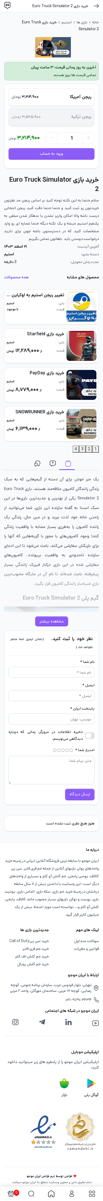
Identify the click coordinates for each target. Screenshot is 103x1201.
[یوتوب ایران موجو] (95, 1023)
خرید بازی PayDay (47, 373)
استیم (67, 22)
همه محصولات (16, 277)
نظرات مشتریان (36, 464)
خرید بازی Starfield (45, 334)
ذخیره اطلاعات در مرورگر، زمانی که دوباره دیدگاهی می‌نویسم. (46, 735)
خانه (95, 22)
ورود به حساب (51, 153)
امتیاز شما (84, 750)
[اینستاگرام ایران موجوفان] (15, 1022)
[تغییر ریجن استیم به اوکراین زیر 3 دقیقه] (81, 307)
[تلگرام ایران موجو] (42, 1022)
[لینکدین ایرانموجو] (68, 1022)
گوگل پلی (91, 1095)
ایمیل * (88, 685)
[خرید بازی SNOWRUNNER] (81, 424)
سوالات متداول (51, 464)
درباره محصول (67, 464)
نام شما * (87, 662)
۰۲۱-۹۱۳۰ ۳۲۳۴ (78, 1000)
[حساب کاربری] (71, 1194)
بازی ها (82, 22)
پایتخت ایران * (82, 708)
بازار (64, 1095)
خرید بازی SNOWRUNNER (39, 412)
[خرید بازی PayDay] (81, 385)
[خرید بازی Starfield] (81, 346)
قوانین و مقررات (86, 948)
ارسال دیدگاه (79, 794)
